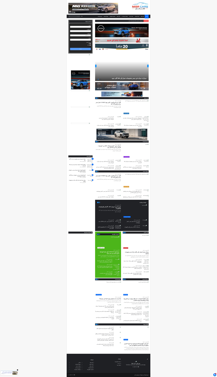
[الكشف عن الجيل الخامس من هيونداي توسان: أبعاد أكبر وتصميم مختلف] (145, 267)
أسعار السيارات (137, 16)
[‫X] (137, 367)
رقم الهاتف (88, 29)
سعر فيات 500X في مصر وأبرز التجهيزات (132, 227)
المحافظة (89, 33)
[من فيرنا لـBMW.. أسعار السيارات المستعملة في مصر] (145, 321)
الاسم (89, 25)
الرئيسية (146, 16)
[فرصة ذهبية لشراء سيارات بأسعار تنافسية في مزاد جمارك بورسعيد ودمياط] (120, 342)
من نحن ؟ (119, 363)
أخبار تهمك (145, 324)
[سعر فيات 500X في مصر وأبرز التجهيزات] (145, 226)
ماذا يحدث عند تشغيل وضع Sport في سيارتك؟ (110, 298)
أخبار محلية (142, 16)
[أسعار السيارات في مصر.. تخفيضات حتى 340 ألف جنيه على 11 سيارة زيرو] (145, 167)
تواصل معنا (119, 365)
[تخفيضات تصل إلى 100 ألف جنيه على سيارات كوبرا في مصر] (121, 66)
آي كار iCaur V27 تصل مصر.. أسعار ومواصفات (105, 191)
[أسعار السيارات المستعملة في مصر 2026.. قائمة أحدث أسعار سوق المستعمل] (145, 314)
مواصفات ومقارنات (125, 16)
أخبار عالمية (118, 16)
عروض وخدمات (100, 16)
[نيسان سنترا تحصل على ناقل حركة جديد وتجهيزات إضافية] (89, 182)
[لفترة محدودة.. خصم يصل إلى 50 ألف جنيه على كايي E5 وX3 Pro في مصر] (118, 167)
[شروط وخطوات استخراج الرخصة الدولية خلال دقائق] (120, 327)
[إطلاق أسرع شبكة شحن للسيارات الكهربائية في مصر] (116, 273)
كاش (89, 43)
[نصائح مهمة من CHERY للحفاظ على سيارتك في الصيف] (118, 317)
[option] (122, 66)
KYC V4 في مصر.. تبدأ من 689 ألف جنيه (106, 221)
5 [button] (97, 79)
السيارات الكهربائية (112, 16)
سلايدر (79, 362)
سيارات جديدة (131, 16)
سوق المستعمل (106, 16)
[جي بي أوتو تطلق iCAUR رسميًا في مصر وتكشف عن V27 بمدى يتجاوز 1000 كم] (145, 191)
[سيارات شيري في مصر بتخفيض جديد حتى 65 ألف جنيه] (89, 161)
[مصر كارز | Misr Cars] (140, 6)
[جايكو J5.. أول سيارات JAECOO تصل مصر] (119, 196)
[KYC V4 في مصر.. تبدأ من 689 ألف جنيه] (118, 222)
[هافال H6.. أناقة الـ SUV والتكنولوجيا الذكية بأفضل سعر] (118, 227)
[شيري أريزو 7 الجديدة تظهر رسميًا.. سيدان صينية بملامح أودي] (145, 261)
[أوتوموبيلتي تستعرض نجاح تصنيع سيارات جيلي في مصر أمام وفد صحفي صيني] (145, 119)
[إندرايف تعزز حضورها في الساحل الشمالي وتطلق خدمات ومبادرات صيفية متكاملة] (120, 332)
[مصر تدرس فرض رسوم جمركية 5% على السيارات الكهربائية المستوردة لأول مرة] (116, 267)
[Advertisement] (80, 147)
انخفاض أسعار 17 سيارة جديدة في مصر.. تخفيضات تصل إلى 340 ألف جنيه (132, 20)
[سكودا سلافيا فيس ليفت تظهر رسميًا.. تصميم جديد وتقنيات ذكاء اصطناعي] (146, 273)
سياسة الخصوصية (118, 361)
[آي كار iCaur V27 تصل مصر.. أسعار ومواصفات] (119, 190)
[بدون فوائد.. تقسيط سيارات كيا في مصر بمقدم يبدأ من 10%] (118, 311)
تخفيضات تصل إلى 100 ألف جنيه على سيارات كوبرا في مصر (128, 78)
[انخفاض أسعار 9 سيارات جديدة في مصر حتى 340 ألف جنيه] (89, 166)
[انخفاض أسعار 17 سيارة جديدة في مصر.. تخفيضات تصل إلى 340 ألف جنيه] (119, 117)
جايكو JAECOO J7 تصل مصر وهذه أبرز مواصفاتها (132, 196)
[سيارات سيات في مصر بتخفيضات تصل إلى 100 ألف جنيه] (145, 125)
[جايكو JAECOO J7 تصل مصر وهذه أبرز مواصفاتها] (145, 197)
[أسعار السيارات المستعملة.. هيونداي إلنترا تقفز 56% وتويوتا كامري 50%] (145, 308)
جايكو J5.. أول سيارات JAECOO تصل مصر (106, 196)
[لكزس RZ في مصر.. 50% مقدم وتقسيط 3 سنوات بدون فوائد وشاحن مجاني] (117, 260)
